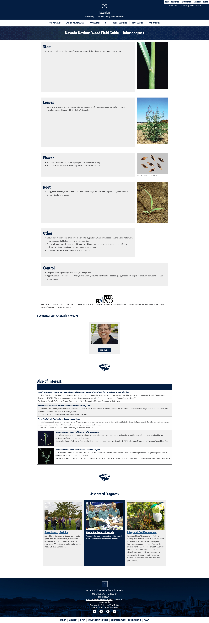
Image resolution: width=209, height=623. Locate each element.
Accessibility (73, 620)
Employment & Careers (118, 620)
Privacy (146, 620)
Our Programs (55, 23)
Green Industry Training (56, 532)
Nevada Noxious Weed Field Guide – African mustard (77, 432)
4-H (106, 23)
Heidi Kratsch (104, 350)
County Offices (154, 23)
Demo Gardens (137, 23)
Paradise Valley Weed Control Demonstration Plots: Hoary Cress (64, 405)
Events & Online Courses (75, 23)
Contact (82, 620)
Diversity (63, 620)
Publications (95, 23)
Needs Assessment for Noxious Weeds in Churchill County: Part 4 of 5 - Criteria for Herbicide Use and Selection (83, 392)
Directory (184, 6)
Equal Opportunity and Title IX (98, 620)
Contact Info (173, 6)
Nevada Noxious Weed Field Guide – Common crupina (78, 449)
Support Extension (195, 6)
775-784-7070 (99, 605)
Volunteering (186, 2)
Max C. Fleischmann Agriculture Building (99, 599)
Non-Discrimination (134, 620)
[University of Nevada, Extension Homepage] (105, 584)
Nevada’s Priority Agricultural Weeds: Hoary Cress (59, 419)
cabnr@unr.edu (104, 602)
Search (205, 2)
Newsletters (175, 2)
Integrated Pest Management (142, 532)
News (167, 2)
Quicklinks (197, 2)
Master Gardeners (120, 23)
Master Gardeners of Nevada (100, 532)
